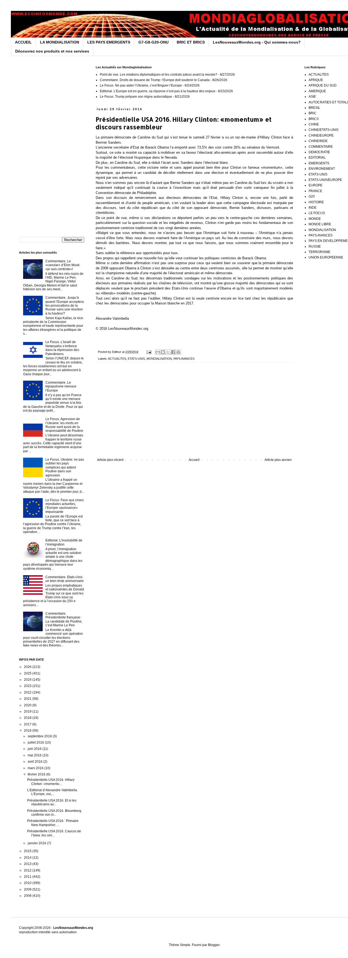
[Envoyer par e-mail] (157, 352)
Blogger (213, 945)
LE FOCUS (317, 213)
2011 (28, 877)
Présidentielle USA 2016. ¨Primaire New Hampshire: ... (53, 823)
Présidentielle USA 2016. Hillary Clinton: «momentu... (50, 782)
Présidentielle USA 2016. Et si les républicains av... (51, 802)
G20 (312, 196)
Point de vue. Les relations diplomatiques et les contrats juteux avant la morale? (158, 74)
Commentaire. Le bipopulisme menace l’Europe (60, 386)
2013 (28, 864)
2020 (28, 705)
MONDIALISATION (159, 358)
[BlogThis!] (163, 352)
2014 (28, 858)
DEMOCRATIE (319, 152)
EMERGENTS (319, 163)
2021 (28, 699)
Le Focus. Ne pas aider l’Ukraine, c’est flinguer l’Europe (141, 85)
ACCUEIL (23, 42)
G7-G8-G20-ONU (153, 42)
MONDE (315, 219)
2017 (28, 724)
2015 (28, 851)
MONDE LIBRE (320, 224)
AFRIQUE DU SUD (323, 85)
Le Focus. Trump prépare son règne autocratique (136, 96)
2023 (28, 686)
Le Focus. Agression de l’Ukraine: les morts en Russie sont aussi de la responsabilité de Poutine (64, 425)
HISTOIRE (316, 202)
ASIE (312, 96)
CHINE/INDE (318, 141)
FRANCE (315, 191)
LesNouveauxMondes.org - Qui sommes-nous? (257, 42)
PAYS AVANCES (183, 358)
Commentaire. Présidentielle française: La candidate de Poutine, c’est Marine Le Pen (63, 619)
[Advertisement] (194, 413)
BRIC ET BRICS (191, 42)
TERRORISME (319, 252)
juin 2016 (35, 749)
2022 (28, 692)
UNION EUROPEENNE (326, 257)
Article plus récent (110, 460)
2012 (28, 870)
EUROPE (315, 185)
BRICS (314, 119)
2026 (28, 667)
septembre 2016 (40, 736)
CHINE (314, 124)
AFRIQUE (316, 80)
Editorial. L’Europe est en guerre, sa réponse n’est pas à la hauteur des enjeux (157, 91)
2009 (28, 889)
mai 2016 (35, 755)
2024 (28, 680)
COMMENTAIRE (321, 147)
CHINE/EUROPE (321, 135)
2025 (28, 673)
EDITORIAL (317, 157)
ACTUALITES (117, 358)
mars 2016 (36, 768)
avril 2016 (35, 761)
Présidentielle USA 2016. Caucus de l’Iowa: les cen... (54, 833)
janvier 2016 (37, 843)
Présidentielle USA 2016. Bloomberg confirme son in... (54, 813)
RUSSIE (315, 246)
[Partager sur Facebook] (173, 352)
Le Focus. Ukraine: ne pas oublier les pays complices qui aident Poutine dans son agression (64, 467)
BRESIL (314, 108)
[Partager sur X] (168, 352)
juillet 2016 (36, 742)
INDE (312, 208)
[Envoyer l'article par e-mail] (148, 351)
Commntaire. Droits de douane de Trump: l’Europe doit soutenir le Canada (155, 80)
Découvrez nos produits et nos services (52, 51)
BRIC (312, 113)
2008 (28, 896)
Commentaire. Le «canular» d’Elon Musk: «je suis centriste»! (62, 265)
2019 (28, 711)
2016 (28, 730)
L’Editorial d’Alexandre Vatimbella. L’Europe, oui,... (52, 792)
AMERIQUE (317, 91)
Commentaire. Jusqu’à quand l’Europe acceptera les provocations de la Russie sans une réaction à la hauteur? (64, 305)
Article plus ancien (278, 460)
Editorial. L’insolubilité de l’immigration (63, 542)
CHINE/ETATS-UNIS (323, 130)
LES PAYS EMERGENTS (108, 42)
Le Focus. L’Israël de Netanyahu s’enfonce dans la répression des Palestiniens (62, 348)
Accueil (194, 460)
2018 (28, 718)
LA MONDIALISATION (59, 42)
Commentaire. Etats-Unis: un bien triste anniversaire (64, 579)
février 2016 (37, 774)
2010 (28, 883)
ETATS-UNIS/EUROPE (325, 180)
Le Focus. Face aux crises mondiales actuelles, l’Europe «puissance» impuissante (64, 506)
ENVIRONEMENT (322, 169)
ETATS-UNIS (136, 358)
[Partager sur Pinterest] (178, 352)
